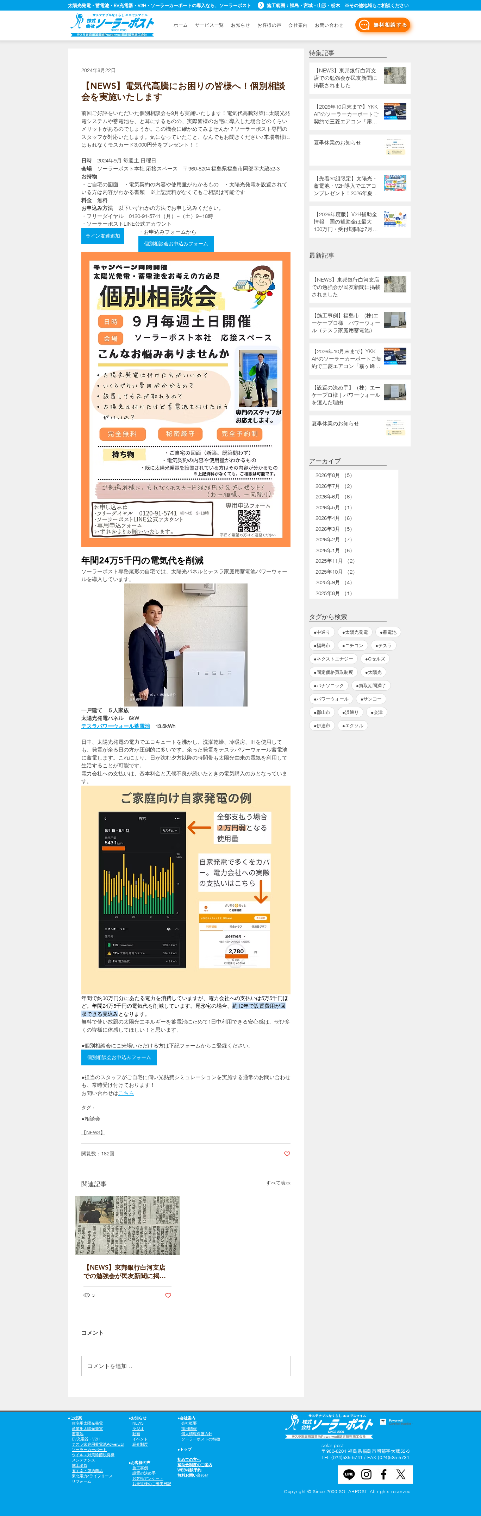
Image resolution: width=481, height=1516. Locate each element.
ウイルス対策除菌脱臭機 (93, 1454)
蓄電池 (77, 1433)
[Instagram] (366, 1474)
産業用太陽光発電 (87, 1428)
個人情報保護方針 (196, 1433)
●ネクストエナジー (333, 659)
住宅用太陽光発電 (87, 1423)
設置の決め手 (144, 1473)
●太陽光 (373, 672)
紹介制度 (140, 1444)
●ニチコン (352, 645)
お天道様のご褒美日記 (151, 1483)
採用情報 (189, 1428)
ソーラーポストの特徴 (200, 1439)
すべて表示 (278, 1183)
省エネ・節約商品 (87, 1470)
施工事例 (140, 1467)
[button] (329, 25)
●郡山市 (322, 712)
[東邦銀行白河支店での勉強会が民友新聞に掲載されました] (127, 1225)
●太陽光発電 (355, 632)
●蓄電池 (388, 632)
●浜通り (350, 712)
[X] (401, 1474)
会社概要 (189, 1423)
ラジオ (138, 1428)
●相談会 (90, 1119)
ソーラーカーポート (89, 1449)
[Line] (349, 1474)
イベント (140, 1439)
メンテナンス (83, 1460)
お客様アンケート (147, 1478)
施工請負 (79, 1465)
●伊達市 (322, 725)
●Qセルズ (375, 659)
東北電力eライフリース (92, 1475)
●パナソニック (329, 685)
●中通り (322, 632)
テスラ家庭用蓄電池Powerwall (98, 1444)
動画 (136, 1433)
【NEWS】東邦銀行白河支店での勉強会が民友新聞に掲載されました (124, 1271)
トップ (186, 1449)
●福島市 (322, 645)
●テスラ (383, 645)
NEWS (138, 1423)
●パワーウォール (331, 699)
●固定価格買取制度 (333, 672)
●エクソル (352, 725)
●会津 (377, 712)
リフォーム (81, 1481)
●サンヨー (371, 699)
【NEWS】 (93, 1132)
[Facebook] (384, 1474)
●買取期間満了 (371, 685)
